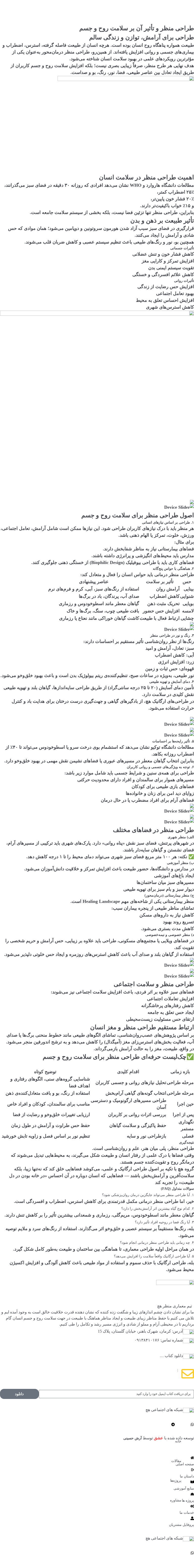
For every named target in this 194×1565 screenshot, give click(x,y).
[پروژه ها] (192, 1494)
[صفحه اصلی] (192, 1458)
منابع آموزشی (184, 1488)
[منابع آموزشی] (192, 1482)
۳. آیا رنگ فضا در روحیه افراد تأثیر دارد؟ (164, 1222)
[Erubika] (182, 1424)
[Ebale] (187, 1424)
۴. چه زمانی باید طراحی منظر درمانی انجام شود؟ (157, 1243)
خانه (178, 1441)
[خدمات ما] (192, 1506)
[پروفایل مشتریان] (192, 1518)
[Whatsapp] (192, 1424)
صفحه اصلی (185, 1464)
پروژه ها (188, 1500)
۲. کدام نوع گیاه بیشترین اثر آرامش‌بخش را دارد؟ (157, 1208)
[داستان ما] (192, 1470)
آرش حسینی (132, 1438)
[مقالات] (179, 1453)
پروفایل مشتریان (181, 1525)
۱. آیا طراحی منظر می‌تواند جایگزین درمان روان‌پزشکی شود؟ (148, 1195)
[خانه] (179, 1434)
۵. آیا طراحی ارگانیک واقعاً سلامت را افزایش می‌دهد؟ (154, 1256)
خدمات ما (187, 1513)
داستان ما (187, 1476)
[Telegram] (173, 1424)
